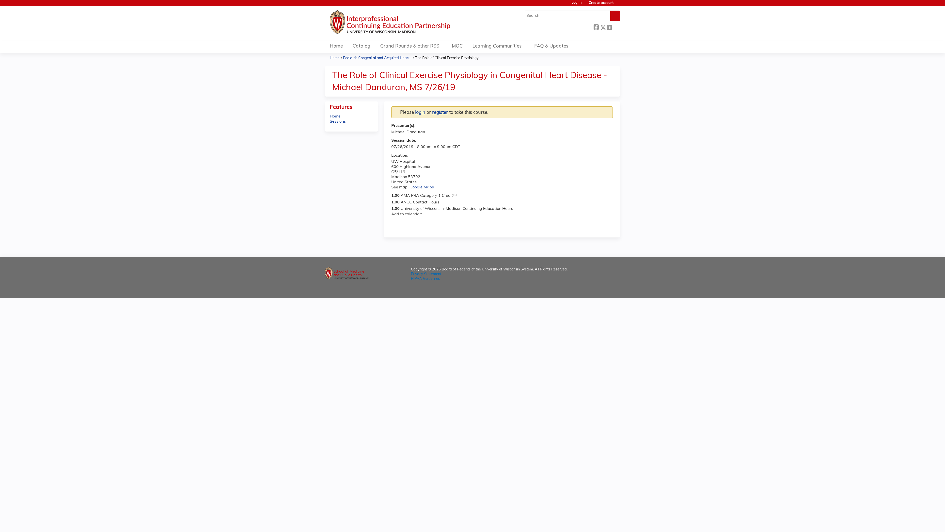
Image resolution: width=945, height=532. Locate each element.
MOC (457, 46)
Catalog (361, 46)
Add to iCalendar (418, 223)
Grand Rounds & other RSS (409, 46)
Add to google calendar (396, 223)
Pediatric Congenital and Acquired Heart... (377, 58)
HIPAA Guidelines (425, 279)
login (420, 112)
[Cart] (618, 5)
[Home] (405, 23)
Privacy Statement (426, 274)
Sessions (338, 122)
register (440, 112)
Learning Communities (497, 46)
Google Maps (422, 187)
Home (336, 46)
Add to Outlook (430, 223)
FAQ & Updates (551, 46)
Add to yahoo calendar (407, 223)
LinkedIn (609, 27)
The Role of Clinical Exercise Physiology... (448, 58)
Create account (601, 3)
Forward (616, 27)
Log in (576, 3)
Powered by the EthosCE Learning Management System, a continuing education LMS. (602, 290)
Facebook (596, 27)
